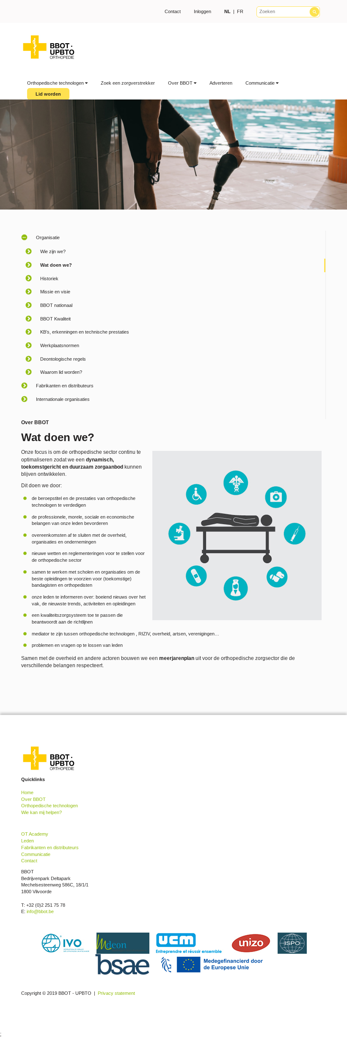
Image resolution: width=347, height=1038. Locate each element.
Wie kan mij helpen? (41, 812)
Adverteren (220, 83)
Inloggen (202, 11)
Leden (27, 840)
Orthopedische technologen (56, 83)
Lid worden (48, 94)
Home (27, 792)
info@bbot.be (40, 911)
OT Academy (34, 833)
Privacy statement (116, 993)
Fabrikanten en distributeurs (50, 847)
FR (240, 11)
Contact (173, 11)
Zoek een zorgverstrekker (128, 83)
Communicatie (260, 83)
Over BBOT (181, 83)
